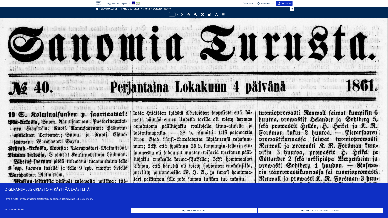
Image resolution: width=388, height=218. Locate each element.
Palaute (249, 3)
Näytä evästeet (16, 209)
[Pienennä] (196, 14)
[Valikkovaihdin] (292, 9)
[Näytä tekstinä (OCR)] (216, 14)
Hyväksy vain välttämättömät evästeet (320, 210)
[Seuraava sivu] (182, 14)
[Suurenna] (189, 14)
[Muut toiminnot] (223, 14)
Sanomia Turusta (131, 8)
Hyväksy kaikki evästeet (194, 210)
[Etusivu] (97, 8)
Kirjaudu (286, 3)
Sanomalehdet (110, 8)
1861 (147, 8)
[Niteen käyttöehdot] (210, 14)
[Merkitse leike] (203, 14)
